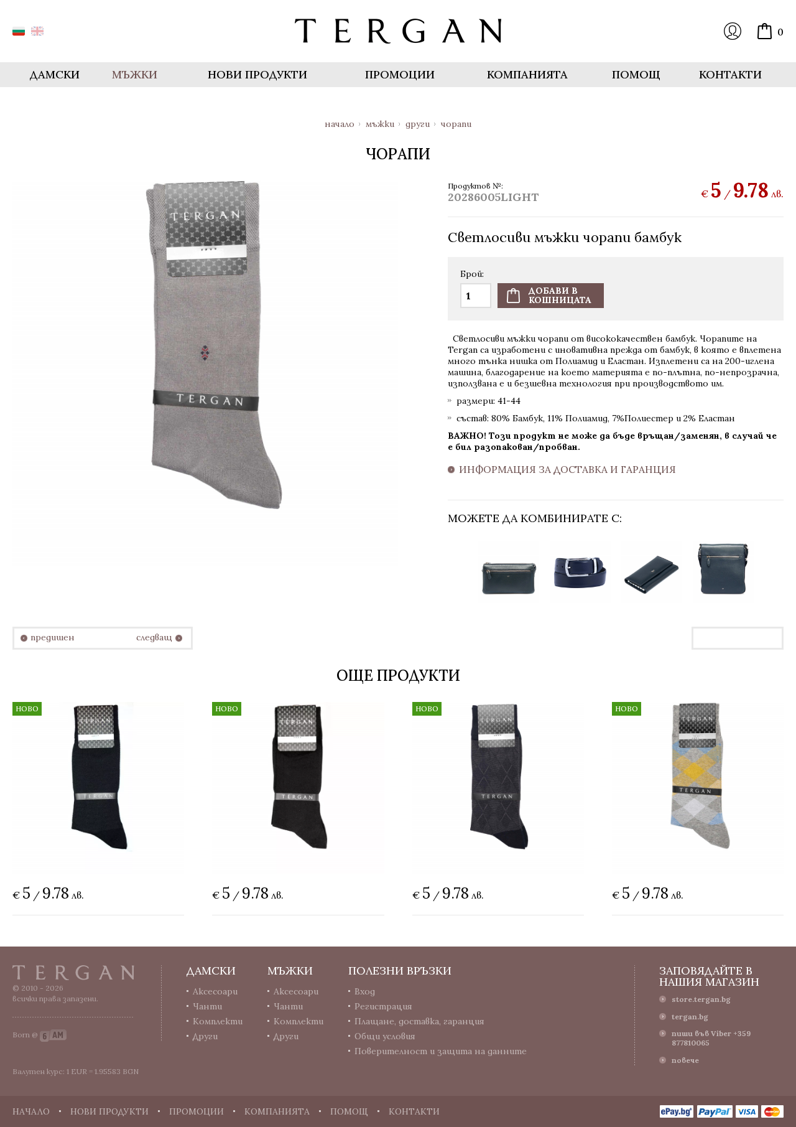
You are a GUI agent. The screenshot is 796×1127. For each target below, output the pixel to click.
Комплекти (218, 1021)
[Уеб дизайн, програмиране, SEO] (53, 1034)
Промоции (400, 74)
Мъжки (380, 123)
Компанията (527, 74)
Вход (733, 31)
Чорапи (456, 123)
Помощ (636, 74)
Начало (339, 123)
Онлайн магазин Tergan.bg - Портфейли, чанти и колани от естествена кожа (398, 31)
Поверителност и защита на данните (440, 1051)
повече (685, 1060)
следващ (154, 637)
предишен (52, 637)
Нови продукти (257, 74)
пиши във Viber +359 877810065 (711, 1038)
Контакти (730, 74)
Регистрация (383, 1006)
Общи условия (384, 1036)
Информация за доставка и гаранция (567, 470)
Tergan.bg (73, 972)
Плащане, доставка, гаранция (419, 1021)
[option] (508, 572)
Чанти (207, 1006)
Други (417, 123)
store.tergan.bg (701, 999)
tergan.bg (690, 1016)
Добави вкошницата (560, 295)
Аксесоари (215, 991)
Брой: (472, 274)
